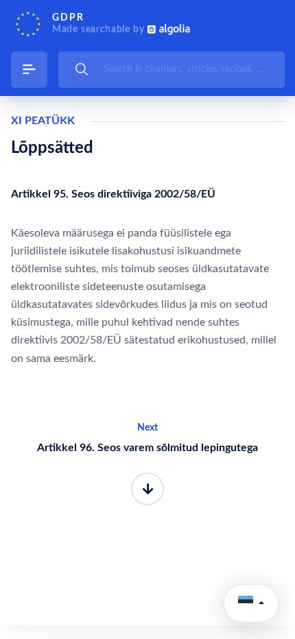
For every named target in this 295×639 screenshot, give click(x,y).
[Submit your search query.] (81, 69)
